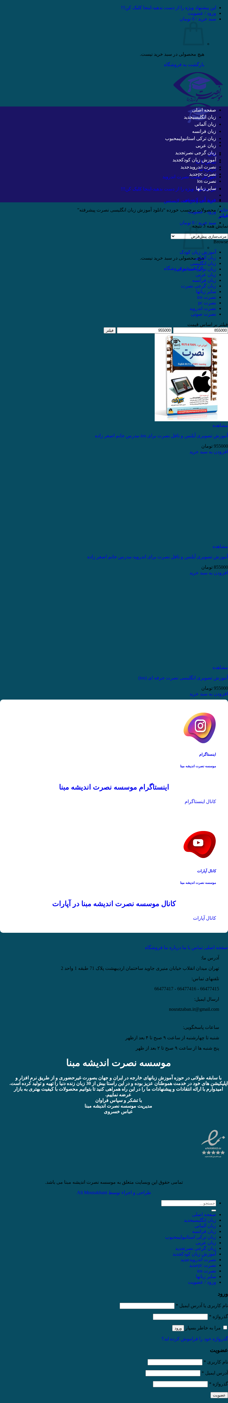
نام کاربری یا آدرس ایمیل (202, 1305)
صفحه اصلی (204, 109)
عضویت (219, 1395)
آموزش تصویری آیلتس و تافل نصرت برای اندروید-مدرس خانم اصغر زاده (157, 556)
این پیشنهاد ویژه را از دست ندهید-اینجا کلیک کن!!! (168, 7)
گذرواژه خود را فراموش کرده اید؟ (195, 1338)
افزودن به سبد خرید (208, 451)
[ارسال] (213, 1210)
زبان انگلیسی (204, 117)
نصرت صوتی (203, 314)
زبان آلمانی (205, 124)
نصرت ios (206, 181)
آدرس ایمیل (215, 1372)
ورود (178, 1328)
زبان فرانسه (204, 131)
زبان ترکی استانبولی (197, 138)
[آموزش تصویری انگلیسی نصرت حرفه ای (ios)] (191, 661)
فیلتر (109, 330)
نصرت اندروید (202, 166)
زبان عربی (206, 145)
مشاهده (220, 425)
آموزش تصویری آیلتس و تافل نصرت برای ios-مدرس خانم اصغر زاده (161, 435)
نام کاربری (216, 1361)
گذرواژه (218, 1316)
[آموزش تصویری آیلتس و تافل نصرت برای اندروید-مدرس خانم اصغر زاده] (191, 540)
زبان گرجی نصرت (200, 152)
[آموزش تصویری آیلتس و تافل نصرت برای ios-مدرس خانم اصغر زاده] (191, 419)
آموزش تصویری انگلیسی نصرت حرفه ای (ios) (183, 677)
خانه (224, 209)
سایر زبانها (206, 188)
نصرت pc (207, 174)
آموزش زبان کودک (198, 159)
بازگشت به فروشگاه (184, 64)
